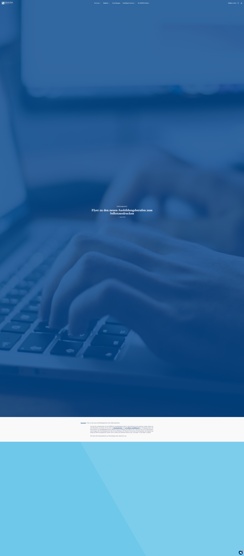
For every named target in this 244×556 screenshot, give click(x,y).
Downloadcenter (118, 428)
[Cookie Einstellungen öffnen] (2, 554)
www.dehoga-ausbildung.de (132, 428)
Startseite (83, 423)
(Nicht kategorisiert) (122, 206)
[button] (241, 553)
